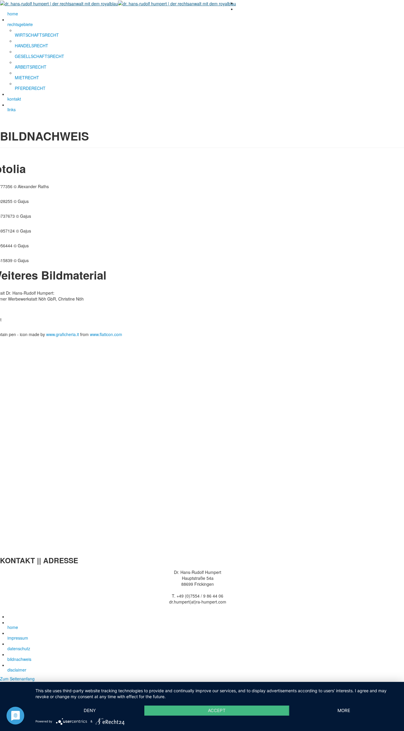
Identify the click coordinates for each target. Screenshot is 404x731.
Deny (90, 710)
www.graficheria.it (62, 334)
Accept (217, 710)
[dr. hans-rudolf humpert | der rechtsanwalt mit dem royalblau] (118, 3)
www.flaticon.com (106, 334)
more (343, 710)
